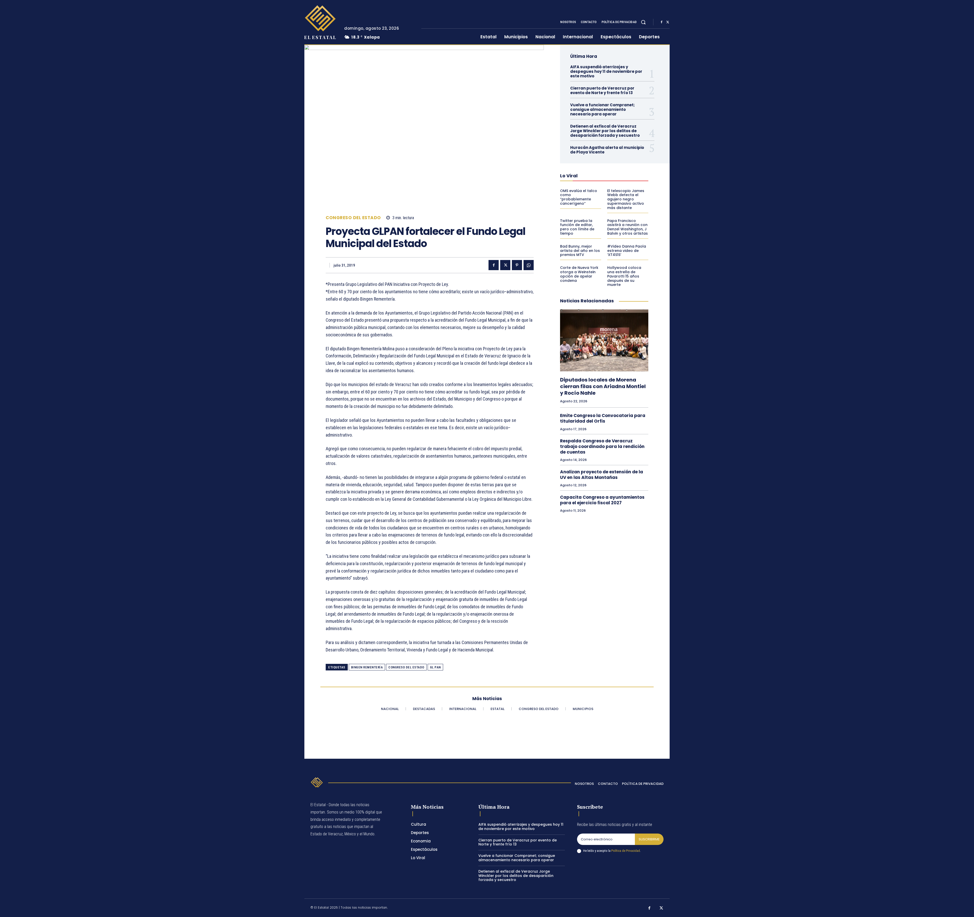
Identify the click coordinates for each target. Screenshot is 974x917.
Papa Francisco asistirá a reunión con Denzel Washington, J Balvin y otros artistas (627, 227)
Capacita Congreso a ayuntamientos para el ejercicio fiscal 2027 (602, 500)
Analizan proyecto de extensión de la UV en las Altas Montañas (601, 474)
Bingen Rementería (367, 667)
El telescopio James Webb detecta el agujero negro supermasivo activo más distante (625, 199)
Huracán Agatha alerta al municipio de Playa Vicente (607, 150)
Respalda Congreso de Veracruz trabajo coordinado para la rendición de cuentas (602, 446)
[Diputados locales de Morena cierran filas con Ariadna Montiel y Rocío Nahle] (604, 340)
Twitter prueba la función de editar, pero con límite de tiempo (577, 227)
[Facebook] (661, 22)
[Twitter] (668, 22)
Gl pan (435, 667)
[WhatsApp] (529, 265)
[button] (643, 22)
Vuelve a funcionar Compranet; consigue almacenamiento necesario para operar (602, 109)
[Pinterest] (517, 265)
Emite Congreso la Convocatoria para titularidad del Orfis (602, 418)
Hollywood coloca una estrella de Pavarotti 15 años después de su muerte (624, 276)
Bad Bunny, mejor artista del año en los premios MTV (580, 250)
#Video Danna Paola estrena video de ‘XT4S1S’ (626, 250)
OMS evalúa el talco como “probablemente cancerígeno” (578, 197)
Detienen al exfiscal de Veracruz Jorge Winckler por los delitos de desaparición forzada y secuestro (605, 131)
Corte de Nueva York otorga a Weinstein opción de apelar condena (579, 274)
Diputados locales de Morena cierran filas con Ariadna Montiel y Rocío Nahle (603, 386)
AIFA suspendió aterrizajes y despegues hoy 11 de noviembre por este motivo (606, 71)
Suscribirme (649, 839)
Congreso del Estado (353, 218)
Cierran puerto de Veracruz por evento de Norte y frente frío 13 (602, 90)
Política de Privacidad (625, 851)
